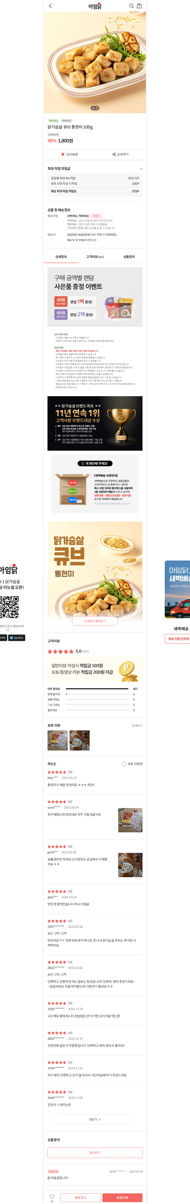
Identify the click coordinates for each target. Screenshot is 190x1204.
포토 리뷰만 (135, 764)
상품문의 (129, 257)
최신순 (52, 764)
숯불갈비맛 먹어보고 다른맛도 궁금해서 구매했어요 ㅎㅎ (77, 861)
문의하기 (95, 1153)
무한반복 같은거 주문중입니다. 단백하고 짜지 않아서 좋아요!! (86, 1046)
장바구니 (80, 1198)
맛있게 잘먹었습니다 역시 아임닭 (68, 904)
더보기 (93, 1119)
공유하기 (123, 154)
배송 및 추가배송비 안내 (80, 240)
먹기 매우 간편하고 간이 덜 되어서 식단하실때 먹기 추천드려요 (87, 1075)
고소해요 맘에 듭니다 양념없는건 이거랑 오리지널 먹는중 (84, 1016)
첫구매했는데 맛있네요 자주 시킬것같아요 (74, 814)
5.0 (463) (72, 155)
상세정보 (61, 257)
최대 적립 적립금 (59, 168)
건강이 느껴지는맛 (59, 1105)
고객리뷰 (95, 257)
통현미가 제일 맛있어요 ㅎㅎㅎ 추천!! (71, 785)
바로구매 (122, 1198)
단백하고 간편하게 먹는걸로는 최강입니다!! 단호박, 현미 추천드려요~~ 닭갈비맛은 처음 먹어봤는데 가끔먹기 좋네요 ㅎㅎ (91, 984)
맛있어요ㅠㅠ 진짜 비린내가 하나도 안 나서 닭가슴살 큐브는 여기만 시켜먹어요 (92, 942)
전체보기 (137, 726)
